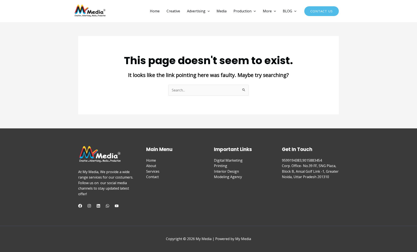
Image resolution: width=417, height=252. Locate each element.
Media (222, 11)
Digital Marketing (228, 160)
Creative (173, 11)
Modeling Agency (228, 176)
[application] (207, 11)
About (151, 165)
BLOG (287, 11)
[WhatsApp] (107, 206)
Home (155, 11)
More (267, 11)
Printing (220, 165)
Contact (152, 176)
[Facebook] (80, 206)
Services (152, 171)
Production (242, 11)
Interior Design (226, 171)
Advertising (196, 11)
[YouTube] (117, 206)
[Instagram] (89, 206)
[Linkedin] (98, 206)
